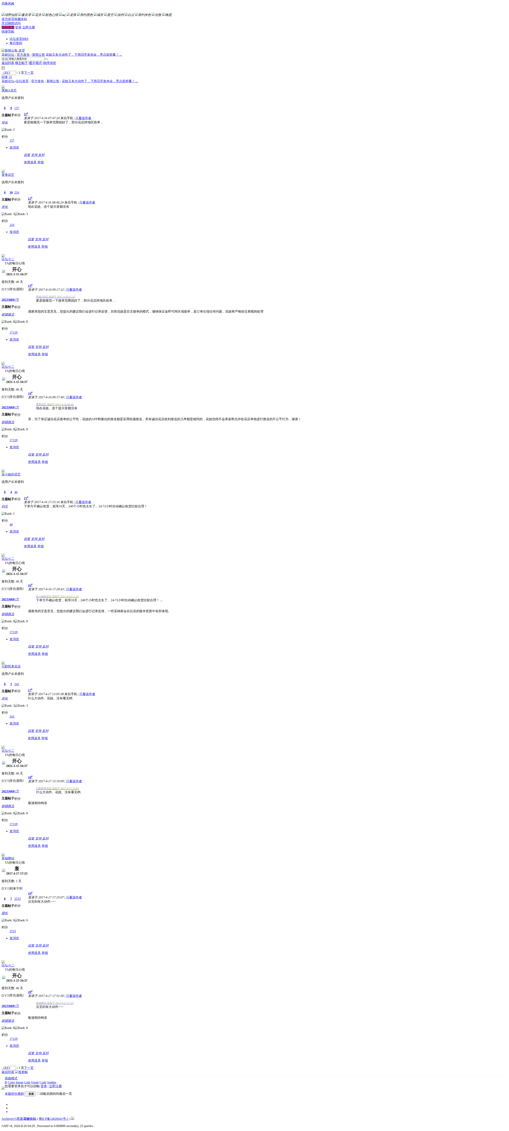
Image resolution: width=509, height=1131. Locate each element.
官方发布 (23, 54)
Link (27, 1082)
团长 (5, 913)
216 (16, 192)
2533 (17, 898)
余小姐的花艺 (11, 474)
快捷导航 (8, 31)
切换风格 (8, 3)
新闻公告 (38, 54)
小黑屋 (18, 1118)
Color (11, 1082)
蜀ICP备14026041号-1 (54, 1118)
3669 (11, 299)
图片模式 (35, 63)
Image (19, 1082)
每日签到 (16, 43)
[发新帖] (21, 1072)
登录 (18, 27)
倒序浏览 (49, 63)
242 (16, 684)
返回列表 (8, 63)
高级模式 (11, 1078)
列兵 (5, 506)
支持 (34, 155)
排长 (5, 122)
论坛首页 (19, 39)
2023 (5, 299)
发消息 (14, 147)
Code (43, 1082)
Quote (35, 1082)
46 (15, 492)
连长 (5, 206)
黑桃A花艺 (9, 90)
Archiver (7, 1118)
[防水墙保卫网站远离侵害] (72, 1118)
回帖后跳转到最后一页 (56, 1093)
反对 (41, 155)
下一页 (29, 72)
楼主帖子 (21, 63)
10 (11, 192)
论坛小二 (8, 259)
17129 (13, 332)
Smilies (51, 1082)
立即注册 (28, 27)
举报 (40, 162)
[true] (46, 58)
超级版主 (8, 314)
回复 (27, 155)
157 (16, 108)
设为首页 (8, 19)
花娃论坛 (8, 54)
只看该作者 (83, 118)
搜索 (5, 58)
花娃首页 (8, 27)
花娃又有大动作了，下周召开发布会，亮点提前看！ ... (84, 54)
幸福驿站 (8, 858)
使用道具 (30, 162)
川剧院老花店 (11, 666)
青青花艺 (8, 174)
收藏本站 (20, 19)
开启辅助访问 (11, 23)
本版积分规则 (14, 1093)
